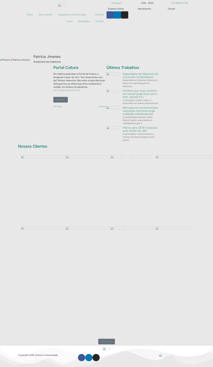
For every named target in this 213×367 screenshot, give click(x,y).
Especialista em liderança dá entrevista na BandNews (140, 75)
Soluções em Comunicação (72, 14)
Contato (99, 21)
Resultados (84, 21)
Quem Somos (45, 14)
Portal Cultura (65, 67)
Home (30, 14)
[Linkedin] (117, 15)
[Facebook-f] (110, 15)
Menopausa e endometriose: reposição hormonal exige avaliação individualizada (141, 110)
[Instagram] (124, 15)
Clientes (99, 14)
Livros (69, 21)
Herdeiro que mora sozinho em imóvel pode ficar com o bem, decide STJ (140, 93)
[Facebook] (81, 357)
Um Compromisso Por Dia (66, 90)
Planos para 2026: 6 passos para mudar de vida (140, 129)
